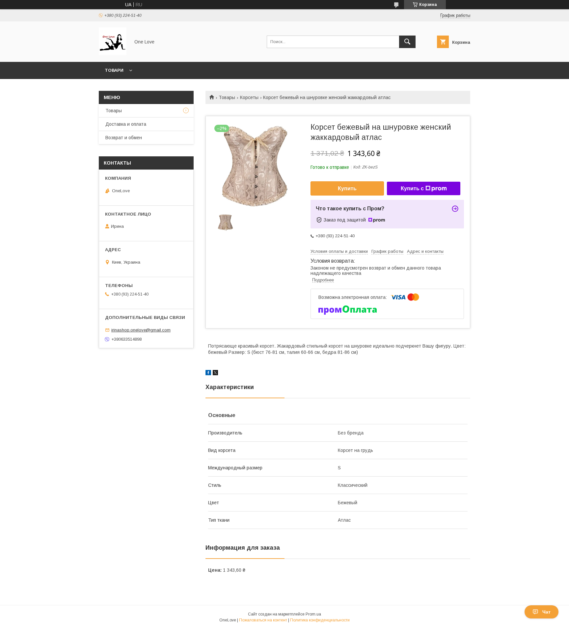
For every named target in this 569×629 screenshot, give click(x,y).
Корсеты (249, 97)
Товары (227, 97)
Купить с (412, 188)
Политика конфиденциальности (320, 620)
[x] (215, 373)
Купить (347, 188)
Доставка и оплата (125, 124)
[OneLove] (112, 53)
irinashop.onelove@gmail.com (141, 330)
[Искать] (407, 42)
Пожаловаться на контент (263, 620)
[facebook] (208, 373)
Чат (546, 612)
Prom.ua (313, 614)
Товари (114, 70)
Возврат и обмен (123, 137)
